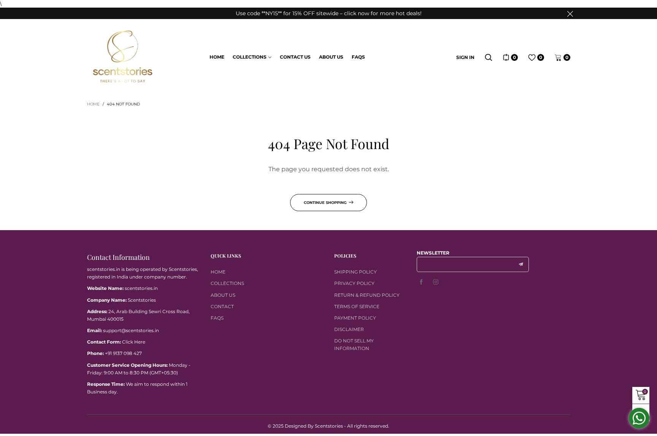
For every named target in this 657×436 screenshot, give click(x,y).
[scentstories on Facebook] (421, 282)
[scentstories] (122, 57)
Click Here (133, 342)
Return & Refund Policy (367, 295)
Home (216, 57)
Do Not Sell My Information (354, 344)
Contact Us (295, 57)
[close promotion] (570, 13)
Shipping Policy (355, 272)
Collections (250, 57)
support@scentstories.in (131, 330)
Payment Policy (355, 318)
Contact (222, 306)
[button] (521, 264)
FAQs (358, 57)
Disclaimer (349, 329)
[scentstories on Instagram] (435, 282)
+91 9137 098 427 (123, 353)
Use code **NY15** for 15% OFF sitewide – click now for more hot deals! (329, 13)
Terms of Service (356, 306)
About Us (331, 57)
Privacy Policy (354, 283)
